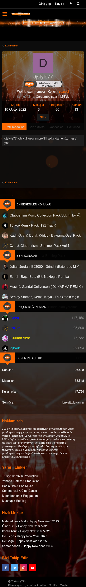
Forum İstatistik (29, 358)
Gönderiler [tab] (56, 126)
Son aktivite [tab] (36, 126)
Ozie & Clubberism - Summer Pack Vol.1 (40, 245)
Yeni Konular (27, 255)
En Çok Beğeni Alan (31, 307)
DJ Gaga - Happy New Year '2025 (24, 541)
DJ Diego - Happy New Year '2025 (24, 536)
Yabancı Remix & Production (20, 481)
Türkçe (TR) (17, 581)
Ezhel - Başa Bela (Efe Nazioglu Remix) (39, 276)
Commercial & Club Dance (19, 490)
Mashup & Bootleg (14, 501)
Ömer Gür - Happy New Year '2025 (25, 526)
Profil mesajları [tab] (14, 126)
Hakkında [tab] (73, 126)
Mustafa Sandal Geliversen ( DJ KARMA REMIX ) (46, 286)
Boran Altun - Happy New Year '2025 (26, 531)
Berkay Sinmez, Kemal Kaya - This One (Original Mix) (47, 297)
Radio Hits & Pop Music (17, 486)
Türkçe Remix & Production (20, 476)
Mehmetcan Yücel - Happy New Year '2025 (30, 521)
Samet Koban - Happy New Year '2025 (27, 546)
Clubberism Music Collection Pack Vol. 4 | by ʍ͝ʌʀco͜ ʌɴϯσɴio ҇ (47, 215)
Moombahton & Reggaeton (20, 495)
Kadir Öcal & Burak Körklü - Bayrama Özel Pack (45, 235)
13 (76, 109)
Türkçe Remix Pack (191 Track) (33, 225)
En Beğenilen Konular (34, 204)
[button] (5, 14)
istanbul (63, 91)
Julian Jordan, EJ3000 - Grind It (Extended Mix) (44, 266)
